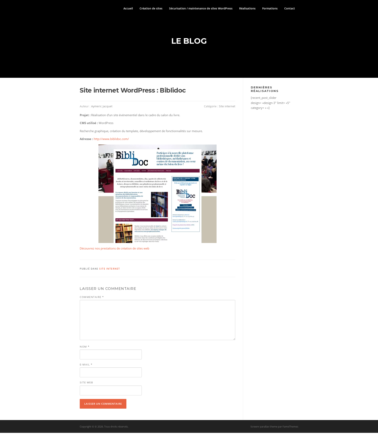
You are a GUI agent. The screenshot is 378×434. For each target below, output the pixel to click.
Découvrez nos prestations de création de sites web (114, 248)
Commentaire (92, 297)
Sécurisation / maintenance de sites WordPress (201, 8)
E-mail (86, 364)
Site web (86, 382)
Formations (270, 8)
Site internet (227, 106)
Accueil (128, 8)
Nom (85, 346)
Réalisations (247, 8)
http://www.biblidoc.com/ (111, 139)
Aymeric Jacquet (101, 106)
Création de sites (151, 8)
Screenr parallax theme (263, 426)
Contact (289, 8)
